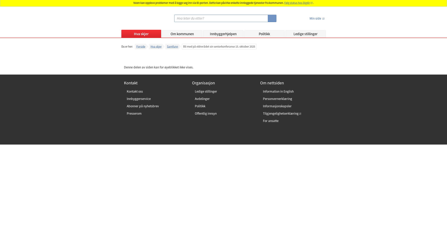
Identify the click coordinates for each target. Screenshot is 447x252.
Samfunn (172, 46)
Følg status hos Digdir (297, 3)
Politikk (264, 33)
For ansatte (271, 121)
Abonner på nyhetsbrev (143, 106)
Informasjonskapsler (277, 106)
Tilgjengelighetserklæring (281, 113)
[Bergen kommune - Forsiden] (135, 20)
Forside (140, 46)
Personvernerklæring (277, 99)
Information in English (278, 91)
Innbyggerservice (139, 99)
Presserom (134, 113)
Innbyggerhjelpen (223, 33)
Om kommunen (182, 33)
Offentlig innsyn (206, 113)
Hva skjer (141, 33)
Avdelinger (202, 99)
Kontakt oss (135, 91)
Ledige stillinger (305, 33)
